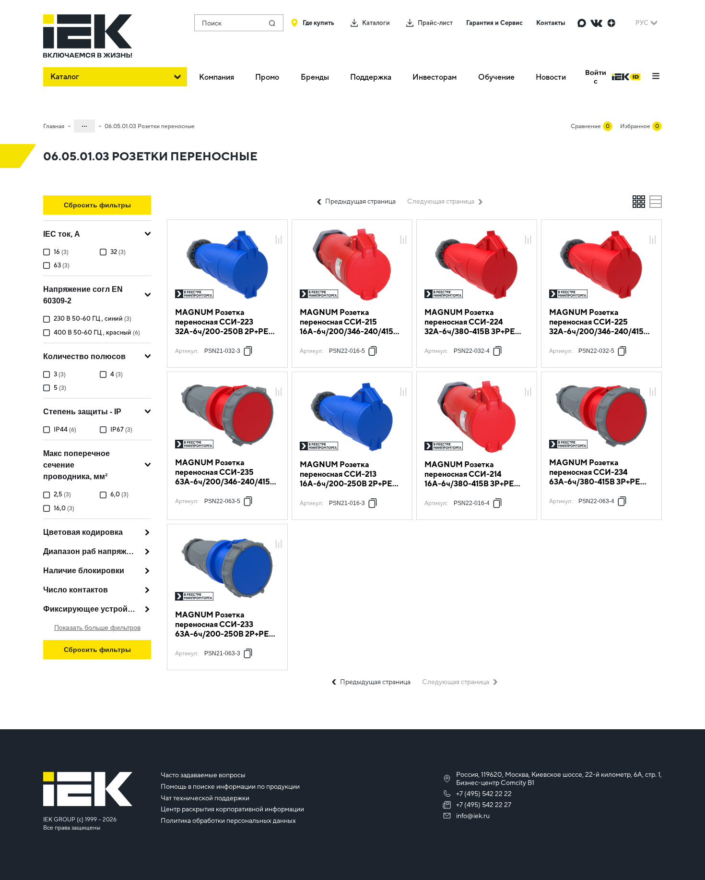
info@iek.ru (473, 816)
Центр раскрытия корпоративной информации (232, 809)
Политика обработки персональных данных (228, 820)
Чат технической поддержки (205, 798)
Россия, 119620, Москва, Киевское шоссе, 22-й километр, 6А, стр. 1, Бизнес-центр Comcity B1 (559, 778)
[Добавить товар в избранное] (278, 229)
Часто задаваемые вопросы (203, 775)
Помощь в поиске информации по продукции (230, 786)
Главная (53, 126)
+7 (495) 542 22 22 (484, 793)
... (84, 124)
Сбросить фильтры (97, 205)
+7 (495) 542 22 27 (483, 804)
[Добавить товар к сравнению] (278, 240)
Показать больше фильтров (97, 627)
